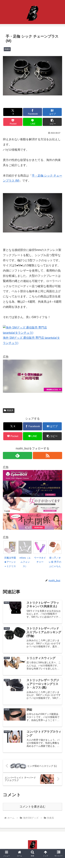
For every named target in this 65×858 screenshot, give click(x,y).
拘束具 (10, 410)
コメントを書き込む (33, 806)
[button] (52, 122)
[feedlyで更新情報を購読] (17, 455)
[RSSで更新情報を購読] (47, 455)
